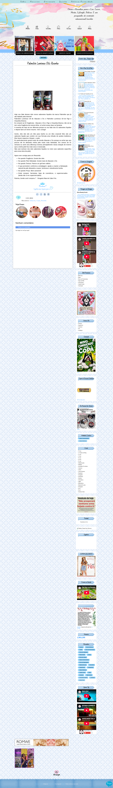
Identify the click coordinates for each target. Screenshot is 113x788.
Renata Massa (51, 784)
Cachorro (80, 327)
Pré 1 (79, 488)
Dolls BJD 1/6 (88, 101)
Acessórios (91, 664)
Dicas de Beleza (89, 647)
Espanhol (80, 473)
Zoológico (80, 330)
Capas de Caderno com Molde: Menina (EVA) (90, 135)
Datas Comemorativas (84, 438)
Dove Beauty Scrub (82, 192)
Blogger (63, 784)
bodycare (33, 200)
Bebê (79, 277)
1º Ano (79, 451)
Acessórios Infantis (83, 677)
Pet (79, 328)
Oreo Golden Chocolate (90, 71)
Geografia (80, 474)
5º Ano (79, 459)
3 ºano (79, 456)
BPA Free (80, 275)
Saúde (80, 649)
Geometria (80, 476)
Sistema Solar (81, 491)
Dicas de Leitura (82, 657)
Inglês (79, 481)
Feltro (89, 672)
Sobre (23, 1)
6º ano (79, 461)
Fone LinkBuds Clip (89, 123)
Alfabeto (80, 464)
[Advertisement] (42, 78)
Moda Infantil (82, 654)
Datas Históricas (82, 441)
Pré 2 (79, 490)
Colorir (79, 469)
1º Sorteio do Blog (82, 452)
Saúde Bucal (82, 667)
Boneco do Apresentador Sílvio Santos (89, 146)
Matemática (80, 483)
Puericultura (81, 282)
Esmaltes (81, 675)
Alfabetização (81, 462)
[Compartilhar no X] (29, 198)
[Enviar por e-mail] (26, 198)
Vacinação (80, 285)
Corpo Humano (81, 471)
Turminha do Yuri (17, 8)
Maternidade (89, 675)
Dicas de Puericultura (83, 279)
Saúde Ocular (81, 284)
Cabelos (81, 647)
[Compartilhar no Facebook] (31, 198)
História (80, 478)
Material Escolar (81, 485)
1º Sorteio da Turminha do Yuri (86, 93)
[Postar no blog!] (28, 198)
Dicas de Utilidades (83, 652)
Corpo (38, 200)
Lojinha (63, 1)
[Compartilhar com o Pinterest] (32, 198)
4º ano (79, 457)
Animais (80, 323)
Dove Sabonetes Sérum (90, 82)
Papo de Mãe (81, 280)
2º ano (79, 454)
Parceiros (35, 1)
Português (80, 486)
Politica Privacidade (82, 1)
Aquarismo (80, 325)
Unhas (89, 654)
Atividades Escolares (83, 466)
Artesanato (49, 1)
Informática (80, 479)
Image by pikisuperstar (86, 627)
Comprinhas (90, 667)
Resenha (43, 200)
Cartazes (80, 468)
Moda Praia (81, 680)
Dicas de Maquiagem (83, 662)
